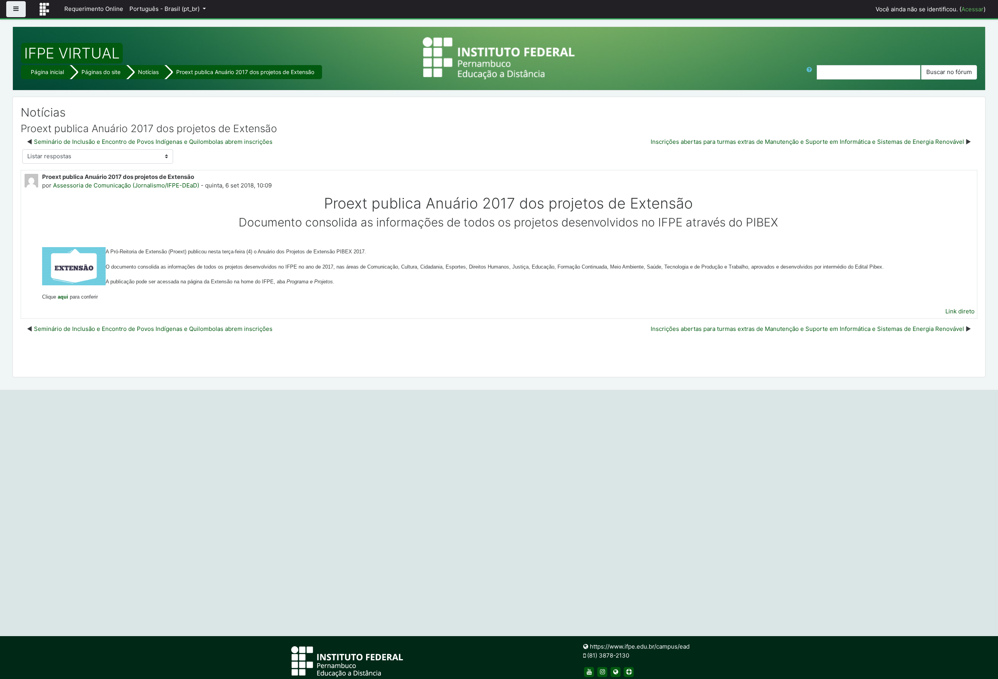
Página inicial (47, 72)
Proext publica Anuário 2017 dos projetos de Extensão (245, 72)
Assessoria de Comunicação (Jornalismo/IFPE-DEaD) (126, 185)
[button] (811, 72)
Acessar (972, 9)
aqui (63, 297)
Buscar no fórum (949, 72)
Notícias (148, 72)
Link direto (960, 311)
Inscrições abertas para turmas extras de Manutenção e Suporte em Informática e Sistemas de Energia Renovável (807, 141)
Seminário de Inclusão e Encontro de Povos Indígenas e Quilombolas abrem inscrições (153, 141)
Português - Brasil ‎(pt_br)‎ (165, 8)
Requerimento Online (93, 8)
